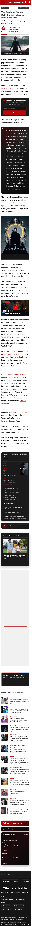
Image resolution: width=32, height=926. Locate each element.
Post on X (12, 525)
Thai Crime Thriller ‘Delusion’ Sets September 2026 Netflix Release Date (19, 729)
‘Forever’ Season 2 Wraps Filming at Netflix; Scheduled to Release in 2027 (14, 557)
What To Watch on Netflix (16, 767)
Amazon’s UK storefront (10, 88)
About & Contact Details (10, 881)
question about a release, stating (13, 354)
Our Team (26, 881)
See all (26, 834)
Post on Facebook (23, 525)
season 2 (20, 412)
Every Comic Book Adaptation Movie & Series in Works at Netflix (14, 508)
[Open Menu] (3, 2)
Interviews (12, 756)
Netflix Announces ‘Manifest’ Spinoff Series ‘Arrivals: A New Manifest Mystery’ (18, 720)
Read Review (24, 454)
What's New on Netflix (15, 745)
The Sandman (24, 8)
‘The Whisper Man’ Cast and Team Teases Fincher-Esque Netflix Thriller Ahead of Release (19, 802)
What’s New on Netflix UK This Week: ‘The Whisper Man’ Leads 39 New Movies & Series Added (19, 751)
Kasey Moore (13, 27)
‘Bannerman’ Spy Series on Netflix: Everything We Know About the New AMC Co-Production (19, 811)
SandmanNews (7, 421)
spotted (8, 85)
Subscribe (15, 113)
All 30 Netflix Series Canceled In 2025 (14, 512)
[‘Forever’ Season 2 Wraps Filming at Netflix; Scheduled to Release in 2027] (15, 546)
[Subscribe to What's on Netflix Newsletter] (25, 2)
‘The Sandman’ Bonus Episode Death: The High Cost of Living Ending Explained (15, 517)
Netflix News (5, 8)
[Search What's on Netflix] (30, 2)
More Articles (15, 454)
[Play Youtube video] (15, 308)
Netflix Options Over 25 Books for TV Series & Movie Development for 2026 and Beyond (19, 710)
